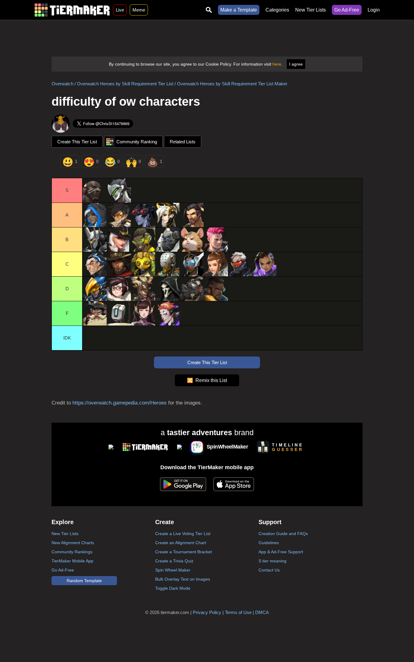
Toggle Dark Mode (172, 588)
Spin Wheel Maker (172, 570)
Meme (138, 9)
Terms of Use (238, 612)
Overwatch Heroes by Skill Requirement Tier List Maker (232, 83)
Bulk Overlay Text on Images (182, 579)
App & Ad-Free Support (281, 551)
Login (374, 9)
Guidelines (269, 542)
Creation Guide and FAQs (283, 533)
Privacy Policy (207, 612)
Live (120, 9)
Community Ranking (136, 141)
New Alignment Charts (73, 542)
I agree (296, 64)
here (276, 64)
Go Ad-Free (346, 9)
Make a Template (238, 9)
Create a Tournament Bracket (183, 551)
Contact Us (269, 570)
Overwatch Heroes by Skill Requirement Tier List (125, 83)
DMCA (262, 612)
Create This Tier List (77, 141)
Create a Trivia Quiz (174, 560)
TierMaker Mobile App (72, 560)
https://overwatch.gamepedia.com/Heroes (119, 403)
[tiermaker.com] (72, 10)
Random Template (84, 580)
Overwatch (62, 83)
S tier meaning (272, 560)
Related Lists (182, 141)
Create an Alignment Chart (180, 542)
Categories (277, 9)
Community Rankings (72, 551)
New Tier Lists (310, 9)
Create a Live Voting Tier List (182, 533)
